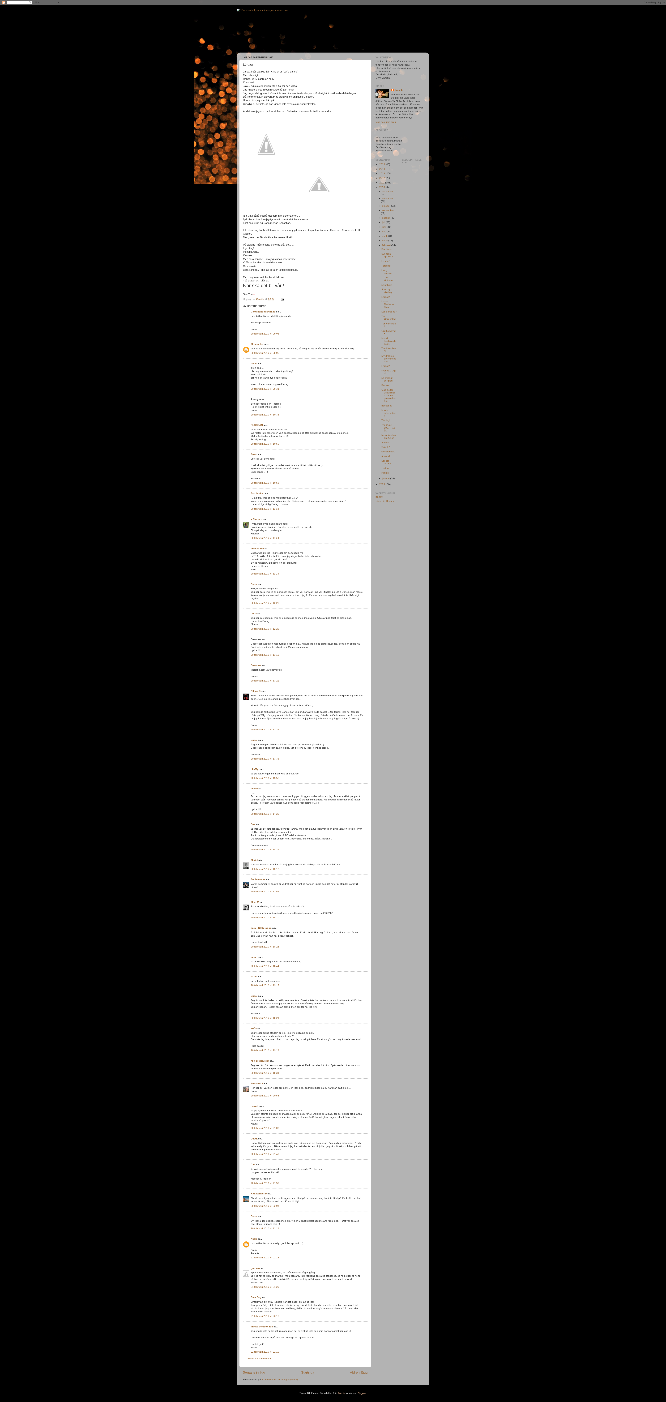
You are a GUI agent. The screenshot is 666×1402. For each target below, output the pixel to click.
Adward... (386, 456)
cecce (254, 788)
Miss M (255, 902)
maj (384, 231)
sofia (254, 1028)
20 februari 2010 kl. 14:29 (265, 849)
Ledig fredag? (389, 311)
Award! (385, 442)
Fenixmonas (258, 879)
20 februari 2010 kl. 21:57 (265, 1183)
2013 (382, 173)
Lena (254, 613)
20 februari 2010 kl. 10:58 (265, 483)
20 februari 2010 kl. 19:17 (265, 985)
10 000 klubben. (387, 279)
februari (386, 245)
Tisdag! (385, 468)
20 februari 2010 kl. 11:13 (265, 573)
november (387, 198)
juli (384, 222)
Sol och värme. (386, 462)
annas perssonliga (262, 1326)
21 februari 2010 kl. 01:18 (265, 1257)
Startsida (307, 1372)
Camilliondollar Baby (263, 311)
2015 (382, 164)
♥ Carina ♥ (257, 519)
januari (386, 478)
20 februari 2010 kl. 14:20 (265, 814)
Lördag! (385, 297)
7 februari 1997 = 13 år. (388, 428)
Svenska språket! (387, 255)
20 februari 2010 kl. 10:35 (265, 414)
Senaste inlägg (254, 1372)
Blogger (361, 1393)
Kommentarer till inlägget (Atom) (280, 1379)
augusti (386, 218)
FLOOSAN (257, 425)
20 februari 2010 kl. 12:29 (265, 629)
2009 (382, 484)
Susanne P (257, 1083)
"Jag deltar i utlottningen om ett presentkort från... (388, 395)
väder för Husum (384, 501)
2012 (382, 178)
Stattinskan (257, 493)
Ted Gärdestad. (388, 317)
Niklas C (256, 691)
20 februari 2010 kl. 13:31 (265, 729)
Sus (253, 824)
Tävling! (385, 420)
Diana (254, 584)
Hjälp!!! (385, 472)
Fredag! (385, 261)
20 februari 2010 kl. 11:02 (265, 509)
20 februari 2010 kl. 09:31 (265, 389)
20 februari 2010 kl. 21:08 (265, 1128)
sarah (254, 957)
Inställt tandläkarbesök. (388, 341)
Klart (379, 497)
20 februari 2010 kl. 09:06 (265, 353)
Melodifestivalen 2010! (388, 436)
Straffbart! (386, 285)
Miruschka (257, 344)
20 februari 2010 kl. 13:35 (265, 758)
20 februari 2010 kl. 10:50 (265, 444)
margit (254, 1106)
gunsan (255, 1268)
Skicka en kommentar (259, 1358)
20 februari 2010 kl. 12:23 (265, 603)
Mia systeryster (260, 1061)
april (384, 236)
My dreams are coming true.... (388, 359)
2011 (382, 182)
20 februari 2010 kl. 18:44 (265, 966)
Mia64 (254, 860)
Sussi (254, 454)
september (388, 210)
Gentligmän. (388, 451)
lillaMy (254, 769)
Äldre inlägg (359, 1372)
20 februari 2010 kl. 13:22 (265, 680)
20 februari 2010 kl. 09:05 (265, 333)
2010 (382, 187)
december (387, 191)
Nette (254, 1239)
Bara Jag (256, 1297)
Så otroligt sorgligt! (387, 379)
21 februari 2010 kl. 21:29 (265, 1287)
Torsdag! (386, 265)
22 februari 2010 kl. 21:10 (265, 1351)
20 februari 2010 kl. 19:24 (265, 1050)
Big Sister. (386, 249)
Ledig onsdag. (387, 271)
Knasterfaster (259, 1193)
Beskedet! (386, 405)
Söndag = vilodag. (386, 291)
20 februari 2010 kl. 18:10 (265, 917)
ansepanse (257, 548)
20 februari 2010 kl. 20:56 (265, 1095)
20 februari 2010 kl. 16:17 (265, 869)
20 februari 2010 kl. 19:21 (265, 1018)
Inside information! (388, 413)
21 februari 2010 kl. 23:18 (265, 1316)
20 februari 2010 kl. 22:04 (265, 1206)
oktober (386, 206)
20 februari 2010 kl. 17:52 (265, 891)
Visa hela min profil (385, 122)
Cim (253, 1164)
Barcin (341, 1393)
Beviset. (385, 385)
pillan (254, 363)
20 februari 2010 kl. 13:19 (265, 655)
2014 (382, 169)
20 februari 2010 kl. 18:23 (265, 946)
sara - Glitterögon (261, 928)
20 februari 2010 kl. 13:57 (265, 778)
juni (384, 227)
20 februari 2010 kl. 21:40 (265, 1154)
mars (385, 240)
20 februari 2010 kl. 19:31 (265, 1073)
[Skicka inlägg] (282, 299)
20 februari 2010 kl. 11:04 (265, 538)
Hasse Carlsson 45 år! (387, 304)
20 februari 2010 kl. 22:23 (265, 1228)
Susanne (256, 665)
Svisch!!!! (386, 447)
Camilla (399, 90)
